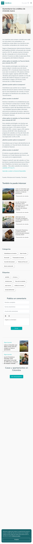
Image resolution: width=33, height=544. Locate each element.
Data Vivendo (23, 253)
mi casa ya (15, 277)
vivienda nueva (8, 281)
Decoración (6, 257)
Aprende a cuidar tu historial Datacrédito (14, 171)
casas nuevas (8, 285)
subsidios (7, 277)
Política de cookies (16, 536)
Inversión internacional (9, 262)
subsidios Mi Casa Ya (8, 168)
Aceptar (16, 539)
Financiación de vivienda (18, 257)
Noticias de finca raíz (23, 262)
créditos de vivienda (19, 285)
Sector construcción (8, 266)
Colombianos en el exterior (10, 253)
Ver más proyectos (16, 376)
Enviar (16, 328)
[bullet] (9, 316)
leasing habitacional (9, 289)
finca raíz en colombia (20, 281)
